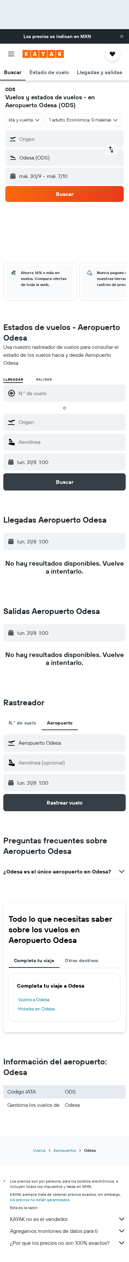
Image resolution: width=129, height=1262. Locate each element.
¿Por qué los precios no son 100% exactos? (59, 1242)
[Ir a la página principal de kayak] (43, 54)
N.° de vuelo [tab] (22, 723)
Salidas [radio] (44, 379)
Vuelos (39, 1150)
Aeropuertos (65, 1150)
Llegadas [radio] (13, 379)
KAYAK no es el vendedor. (39, 1219)
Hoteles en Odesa (36, 1009)
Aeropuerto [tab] (60, 723)
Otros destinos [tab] (81, 960)
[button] (121, 36)
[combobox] (70, 422)
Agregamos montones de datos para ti (54, 1231)
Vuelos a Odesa (33, 1000)
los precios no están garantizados (39, 1199)
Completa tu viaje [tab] (34, 960)
